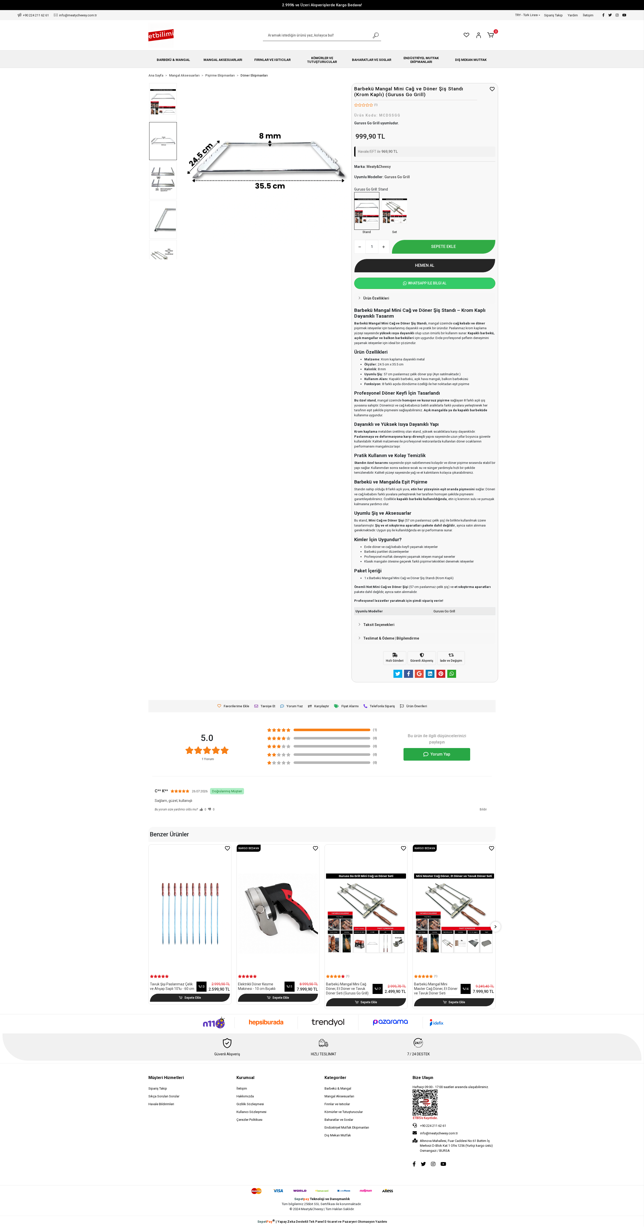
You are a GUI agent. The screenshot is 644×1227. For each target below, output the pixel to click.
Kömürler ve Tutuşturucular (344, 1112)
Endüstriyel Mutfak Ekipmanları (347, 1127)
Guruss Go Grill (444, 611)
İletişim (588, 15)
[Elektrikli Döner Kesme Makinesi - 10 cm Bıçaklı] (278, 913)
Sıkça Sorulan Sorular (163, 1096)
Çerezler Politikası (249, 1120)
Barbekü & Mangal (338, 1088)
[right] (495, 926)
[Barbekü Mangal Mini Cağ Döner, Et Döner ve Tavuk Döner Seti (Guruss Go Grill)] (394, 211)
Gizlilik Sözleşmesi (250, 1104)
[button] (491, 35)
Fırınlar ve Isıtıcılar (337, 1104)
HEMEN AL (424, 265)
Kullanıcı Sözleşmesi (251, 1112)
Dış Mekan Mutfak (338, 1135)
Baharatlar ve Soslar (339, 1120)
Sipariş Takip (553, 15)
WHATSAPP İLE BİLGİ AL (427, 283)
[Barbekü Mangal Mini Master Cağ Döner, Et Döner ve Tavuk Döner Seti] (454, 913)
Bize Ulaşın (423, 1077)
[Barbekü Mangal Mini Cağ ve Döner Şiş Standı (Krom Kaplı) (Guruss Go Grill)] (367, 211)
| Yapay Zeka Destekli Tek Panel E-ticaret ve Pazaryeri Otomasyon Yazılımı (322, 1221)
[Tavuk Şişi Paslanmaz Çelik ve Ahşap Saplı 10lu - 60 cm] (190, 913)
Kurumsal (245, 1077)
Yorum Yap (440, 754)
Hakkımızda (245, 1096)
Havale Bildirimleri (161, 1104)
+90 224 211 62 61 (432, 1126)
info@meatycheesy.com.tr (439, 1133)
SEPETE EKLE (443, 246)
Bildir (483, 809)
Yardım (573, 15)
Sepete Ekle (192, 997)
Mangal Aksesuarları (339, 1096)
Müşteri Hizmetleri (166, 1077)
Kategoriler (335, 1077)
